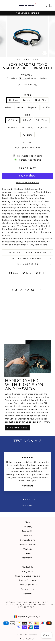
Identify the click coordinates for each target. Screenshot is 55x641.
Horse (20, 107)
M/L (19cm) (27, 127)
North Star (40, 100)
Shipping (23, 78)
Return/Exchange (27, 580)
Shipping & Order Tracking (27, 252)
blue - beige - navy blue (27, 147)
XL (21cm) (28, 134)
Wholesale (27, 549)
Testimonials (27, 557)
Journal (27, 553)
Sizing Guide (27, 571)
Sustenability (27, 531)
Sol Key (46, 107)
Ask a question (27, 264)
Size (27, 115)
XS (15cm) (12, 120)
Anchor (26, 100)
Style (27, 95)
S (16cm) (27, 120)
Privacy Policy (27, 589)
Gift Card (27, 535)
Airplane (13, 100)
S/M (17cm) (41, 120)
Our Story (27, 526)
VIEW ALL (27, 505)
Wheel (8, 107)
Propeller (33, 107)
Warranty (27, 593)
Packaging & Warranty (27, 258)
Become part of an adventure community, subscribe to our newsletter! (26, 604)
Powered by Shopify (27, 639)
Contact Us (27, 567)
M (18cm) (12, 127)
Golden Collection (27, 544)
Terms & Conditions (27, 584)
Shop (27, 522)
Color (27, 142)
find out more (17, 428)
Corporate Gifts (27, 540)
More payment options (27, 182)
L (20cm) (42, 127)
